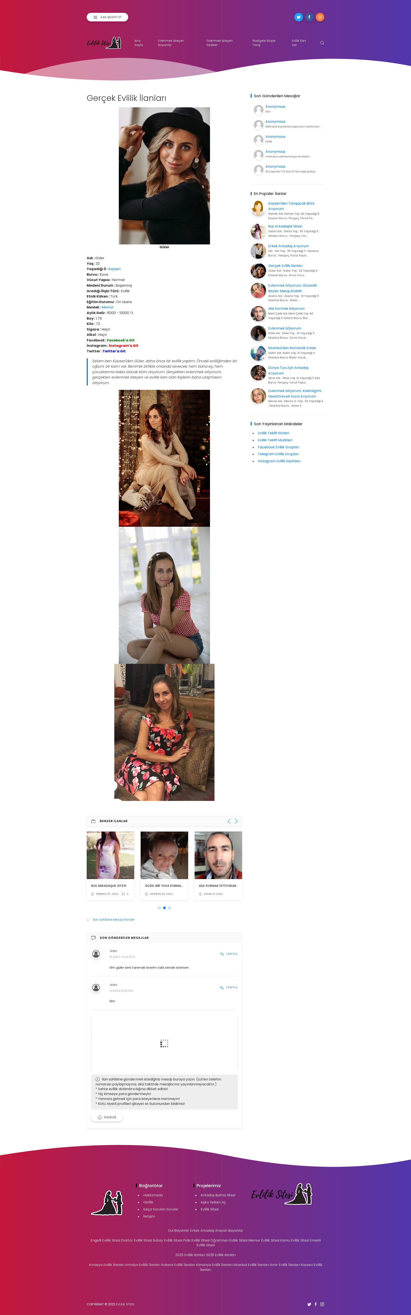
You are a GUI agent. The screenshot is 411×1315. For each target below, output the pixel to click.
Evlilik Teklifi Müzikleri (275, 440)
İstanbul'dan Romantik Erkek (292, 348)
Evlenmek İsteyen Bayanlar (171, 43)
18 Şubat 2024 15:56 (122, 957)
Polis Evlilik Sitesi (196, 1240)
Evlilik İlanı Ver (299, 43)
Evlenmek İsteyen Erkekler (220, 43)
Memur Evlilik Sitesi (263, 1240)
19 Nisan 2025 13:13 (121, 991)
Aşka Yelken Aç (213, 1202)
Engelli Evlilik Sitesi (105, 1240)
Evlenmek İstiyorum (284, 328)
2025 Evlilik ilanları (190, 1254)
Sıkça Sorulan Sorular (160, 1209)
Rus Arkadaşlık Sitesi (108, 886)
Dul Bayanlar (178, 1230)
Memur (108, 307)
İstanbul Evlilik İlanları (251, 1264)
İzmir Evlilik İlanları (285, 1264)
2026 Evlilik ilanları (221, 1254)
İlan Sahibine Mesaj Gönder (113, 919)
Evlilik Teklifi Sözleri (273, 433)
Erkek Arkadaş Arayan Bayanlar (216, 1230)
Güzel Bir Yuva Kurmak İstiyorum (173, 886)
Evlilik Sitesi (210, 1209)
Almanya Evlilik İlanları (214, 1264)
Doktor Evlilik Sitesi (136, 1240)
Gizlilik (148, 1202)
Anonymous (275, 106)
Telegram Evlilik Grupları (278, 454)
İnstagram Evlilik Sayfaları (279, 461)
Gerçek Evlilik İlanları (285, 265)
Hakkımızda (153, 1195)
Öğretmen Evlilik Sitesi (228, 1240)
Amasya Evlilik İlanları (106, 1264)
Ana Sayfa (138, 43)
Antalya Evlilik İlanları (142, 1264)
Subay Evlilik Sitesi (167, 1240)
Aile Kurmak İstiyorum (217, 886)
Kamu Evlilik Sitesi (294, 1240)
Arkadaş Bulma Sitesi (218, 1195)
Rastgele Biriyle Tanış (264, 43)
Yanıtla (232, 954)
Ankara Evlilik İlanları (178, 1264)
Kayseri (114, 268)
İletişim (149, 1216)
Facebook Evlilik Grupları (278, 447)
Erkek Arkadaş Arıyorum (288, 246)
